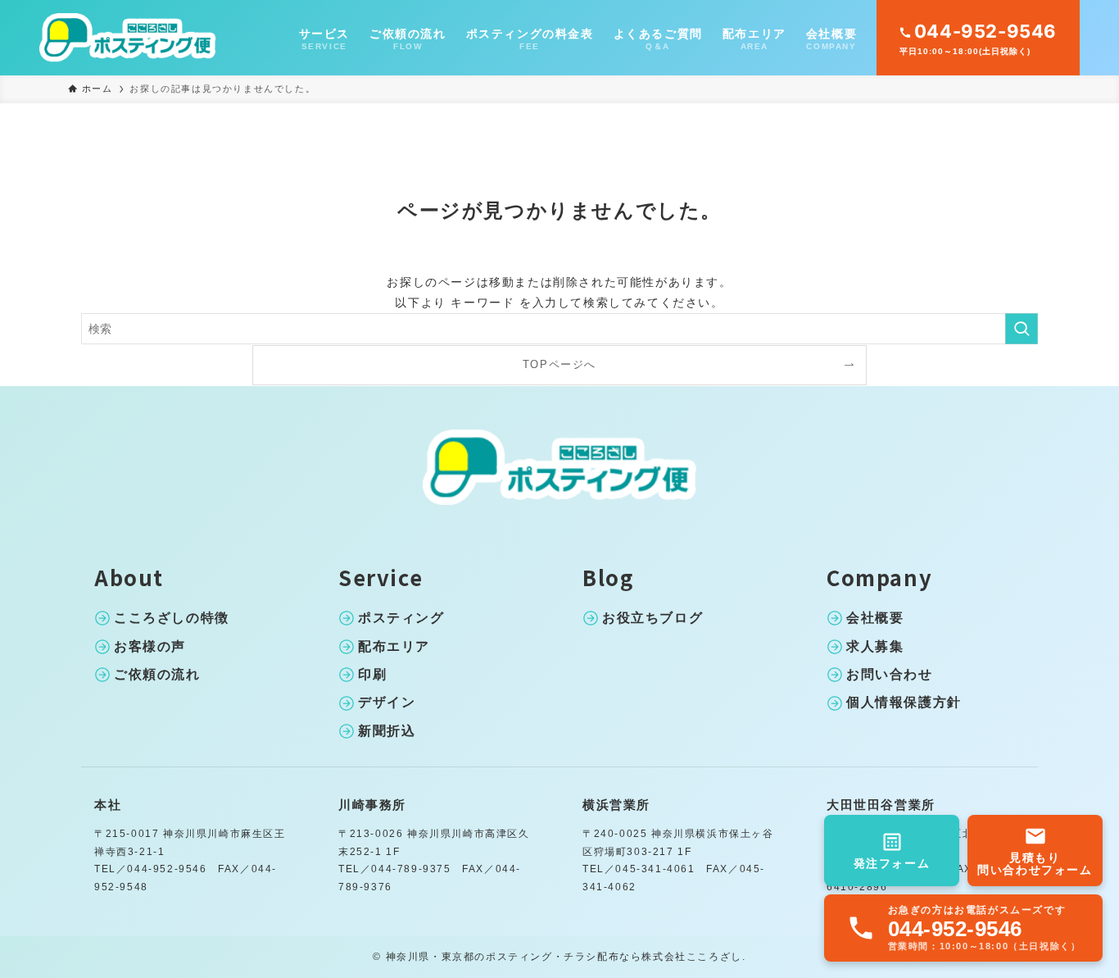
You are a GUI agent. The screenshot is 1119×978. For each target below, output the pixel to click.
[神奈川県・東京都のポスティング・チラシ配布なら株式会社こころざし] (127, 37)
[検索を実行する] (1021, 328)
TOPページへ (559, 365)
